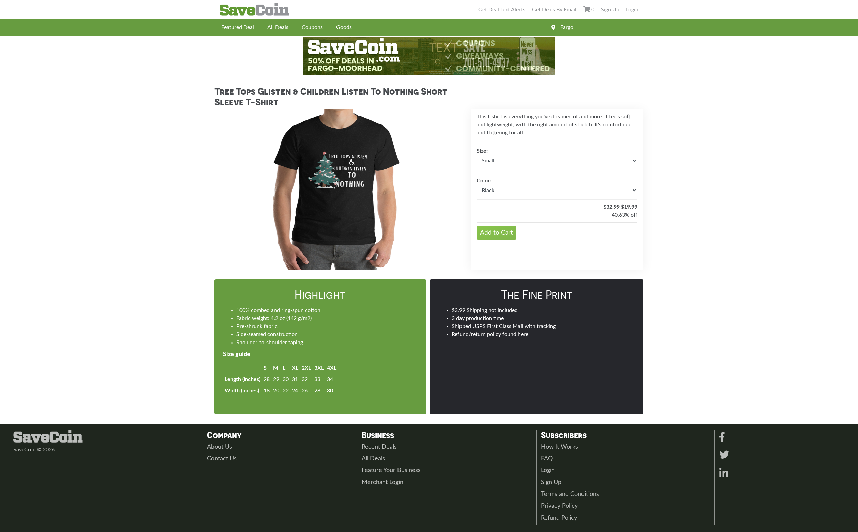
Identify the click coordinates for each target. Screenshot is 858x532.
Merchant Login (382, 482)
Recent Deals (379, 447)
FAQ (547, 459)
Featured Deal (237, 27)
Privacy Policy (559, 506)
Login (632, 9)
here (523, 334)
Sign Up (610, 9)
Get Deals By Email (554, 9)
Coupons (312, 27)
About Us (219, 447)
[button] (232, 189)
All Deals (277, 27)
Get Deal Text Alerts (501, 9)
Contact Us (222, 459)
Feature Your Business (391, 470)
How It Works (559, 447)
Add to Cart (496, 233)
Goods (344, 27)
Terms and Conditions (570, 494)
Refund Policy (559, 518)
